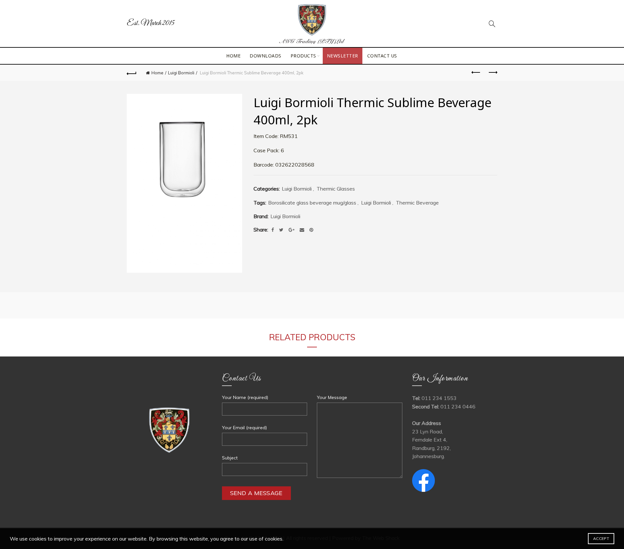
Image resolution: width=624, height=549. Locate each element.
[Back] (132, 72)
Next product (492, 72)
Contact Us (382, 56)
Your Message (332, 397)
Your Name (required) (245, 397)
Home (233, 56)
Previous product (476, 72)
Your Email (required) (244, 427)
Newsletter (342, 56)
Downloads (265, 56)
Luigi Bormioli (181, 72)
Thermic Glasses (336, 188)
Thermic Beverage (417, 202)
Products (303, 56)
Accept (601, 538)
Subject (230, 458)
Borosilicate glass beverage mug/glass (312, 202)
